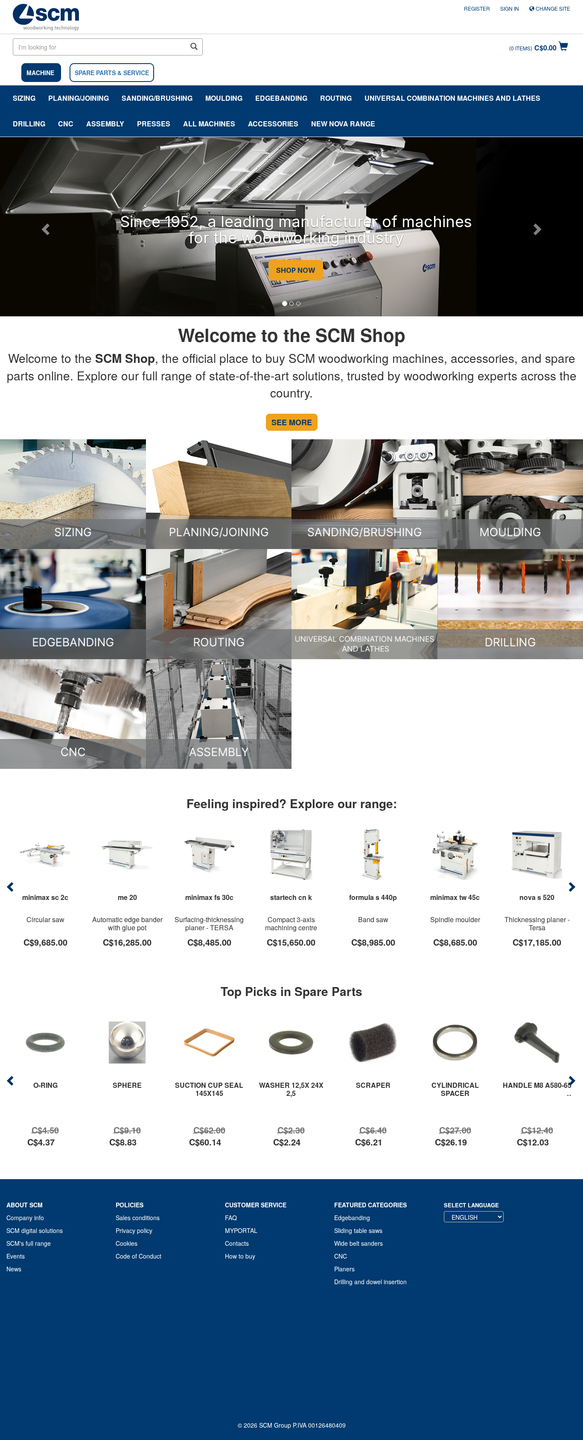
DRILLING (29, 124)
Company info (25, 1217)
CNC (65, 124)
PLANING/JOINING (78, 98)
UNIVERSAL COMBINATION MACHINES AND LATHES (452, 98)
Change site (552, 8)
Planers (344, 1269)
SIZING (24, 98)
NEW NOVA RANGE (343, 124)
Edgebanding (281, 98)
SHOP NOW (291, 270)
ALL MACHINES (209, 124)
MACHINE (40, 72)
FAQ (231, 1217)
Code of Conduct (138, 1256)
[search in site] (193, 47)
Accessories (273, 124)
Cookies (126, 1243)
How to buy (240, 1256)
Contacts (237, 1243)
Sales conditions (138, 1217)
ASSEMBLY (105, 124)
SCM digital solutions (34, 1230)
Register (477, 8)
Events (15, 1256)
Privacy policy (134, 1230)
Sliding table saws (358, 1230)
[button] (44, 226)
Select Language (471, 1205)
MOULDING (223, 98)
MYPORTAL (241, 1230)
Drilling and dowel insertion (370, 1281)
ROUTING (336, 98)
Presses (153, 124)
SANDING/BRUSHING (157, 98)
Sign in (509, 8)
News (13, 1269)
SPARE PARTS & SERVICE (112, 72)
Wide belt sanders (358, 1243)
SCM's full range (28, 1243)
